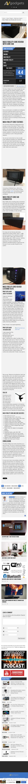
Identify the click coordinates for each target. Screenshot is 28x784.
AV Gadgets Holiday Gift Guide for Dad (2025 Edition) (17, 725)
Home (3, 18)
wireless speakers (17, 488)
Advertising (8, 778)
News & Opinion (4, 732)
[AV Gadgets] (14, 3)
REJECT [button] (23, 782)
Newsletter (17, 778)
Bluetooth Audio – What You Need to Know (10, 537)
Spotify (12, 191)
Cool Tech (3, 716)
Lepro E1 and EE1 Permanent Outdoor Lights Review (17, 712)
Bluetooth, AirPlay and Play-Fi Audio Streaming (11, 579)
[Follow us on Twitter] (16, 7)
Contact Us (13, 778)
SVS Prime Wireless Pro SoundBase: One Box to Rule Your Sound (17, 746)
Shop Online (21, 86)
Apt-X (22, 486)
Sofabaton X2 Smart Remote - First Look (17, 752)
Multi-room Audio (18, 18)
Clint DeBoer (22, 25)
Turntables (4, 688)
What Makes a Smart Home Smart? (9, 558)
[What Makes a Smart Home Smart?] (14, 549)
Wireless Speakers (6, 25)
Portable (3, 695)
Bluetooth (3, 488)
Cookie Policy (12, 782)
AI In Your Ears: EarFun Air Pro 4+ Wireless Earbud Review (17, 705)
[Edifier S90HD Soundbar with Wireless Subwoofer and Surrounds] (14, 591)
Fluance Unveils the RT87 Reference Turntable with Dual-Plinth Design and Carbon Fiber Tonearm (13, 683)
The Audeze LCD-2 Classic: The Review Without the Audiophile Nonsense (18, 699)
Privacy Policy (22, 778)
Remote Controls (5, 722)
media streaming (9, 488)
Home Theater (9, 18)
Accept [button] (18, 782)
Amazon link (11, 647)
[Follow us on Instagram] (14, 7)
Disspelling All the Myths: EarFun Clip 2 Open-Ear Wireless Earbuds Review (18, 691)
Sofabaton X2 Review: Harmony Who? (18, 719)
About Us (4, 778)
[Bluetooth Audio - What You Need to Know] (14, 527)
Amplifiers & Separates (6, 749)
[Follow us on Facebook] (12, 7)
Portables (4, 702)
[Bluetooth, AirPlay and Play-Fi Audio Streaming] (14, 570)
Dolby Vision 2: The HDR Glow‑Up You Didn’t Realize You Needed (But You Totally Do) (18, 736)
